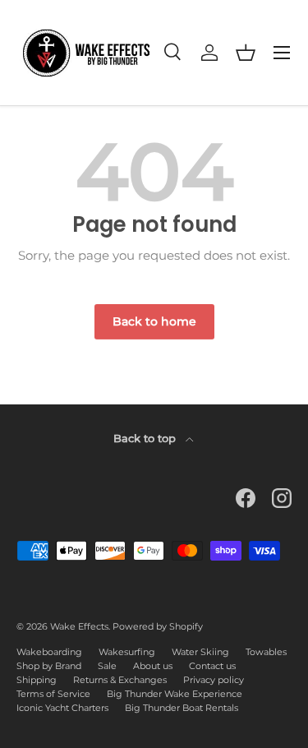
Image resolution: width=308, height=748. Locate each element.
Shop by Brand (48, 666)
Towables (266, 652)
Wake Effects (79, 626)
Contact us (212, 666)
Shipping (36, 680)
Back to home (154, 321)
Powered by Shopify (158, 626)
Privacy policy (213, 680)
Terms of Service (53, 694)
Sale (107, 666)
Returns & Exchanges (120, 680)
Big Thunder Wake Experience (174, 694)
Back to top (146, 438)
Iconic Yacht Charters (62, 707)
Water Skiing (200, 652)
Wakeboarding (49, 652)
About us (152, 666)
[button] (246, 53)
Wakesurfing (127, 652)
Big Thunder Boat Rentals (181, 707)
